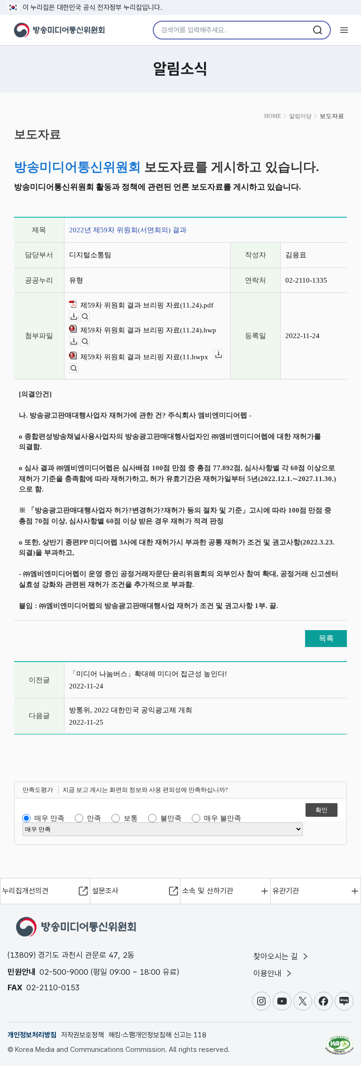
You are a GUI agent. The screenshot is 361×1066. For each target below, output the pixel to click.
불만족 (170, 818)
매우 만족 (49, 818)
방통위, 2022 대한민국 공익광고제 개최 (130, 710)
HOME (272, 116)
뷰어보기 (89, 316)
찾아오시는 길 (276, 956)
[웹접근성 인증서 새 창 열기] (339, 1041)
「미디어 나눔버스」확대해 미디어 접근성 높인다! (148, 674)
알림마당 (300, 116)
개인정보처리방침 (32, 1035)
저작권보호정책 (82, 1035)
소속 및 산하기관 (207, 890)
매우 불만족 (222, 818)
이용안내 (268, 973)
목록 (326, 638)
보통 (131, 818)
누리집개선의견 (25, 890)
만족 (94, 818)
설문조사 (105, 890)
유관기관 (286, 890)
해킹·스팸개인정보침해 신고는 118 (157, 1035)
